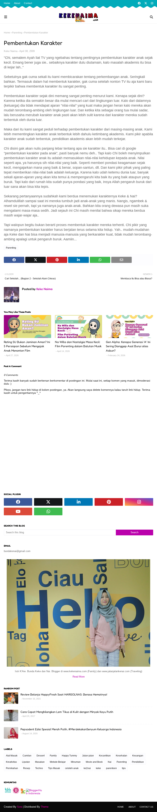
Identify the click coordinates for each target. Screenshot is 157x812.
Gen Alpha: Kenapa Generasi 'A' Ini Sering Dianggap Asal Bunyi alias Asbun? (128, 346)
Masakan (40, 762)
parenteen (111, 768)
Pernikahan (12, 768)
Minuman (76, 762)
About (17, 3)
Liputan (26, 762)
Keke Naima (10, 51)
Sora (19, 806)
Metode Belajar (58, 762)
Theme (44, 806)
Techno (39, 768)
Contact (28, 3)
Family (53, 755)
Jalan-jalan (88, 755)
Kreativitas (11, 762)
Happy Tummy (69, 755)
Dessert (41, 755)
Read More (79, 676)
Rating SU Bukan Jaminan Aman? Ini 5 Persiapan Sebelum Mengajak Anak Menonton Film (27, 346)
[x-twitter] (145, 3)
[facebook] (139, 3)
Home (7, 3)
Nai (109, 762)
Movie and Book (94, 762)
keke (98, 768)
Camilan (27, 755)
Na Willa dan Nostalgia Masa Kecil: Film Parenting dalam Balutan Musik (78, 344)
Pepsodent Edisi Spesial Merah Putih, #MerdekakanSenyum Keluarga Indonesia (71, 729)
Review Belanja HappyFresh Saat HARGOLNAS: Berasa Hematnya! (63, 694)
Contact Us (146, 807)
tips (124, 768)
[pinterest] (109, 502)
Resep (26, 768)
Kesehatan (121, 755)
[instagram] (151, 3)
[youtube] (18, 511)
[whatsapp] (48, 511)
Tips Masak (54, 768)
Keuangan (137, 755)
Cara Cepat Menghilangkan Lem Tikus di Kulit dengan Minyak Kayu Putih (66, 712)
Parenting (17, 32)
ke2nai (87, 768)
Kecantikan (105, 755)
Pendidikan (138, 762)
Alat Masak (11, 755)
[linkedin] (78, 502)
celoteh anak (71, 768)
